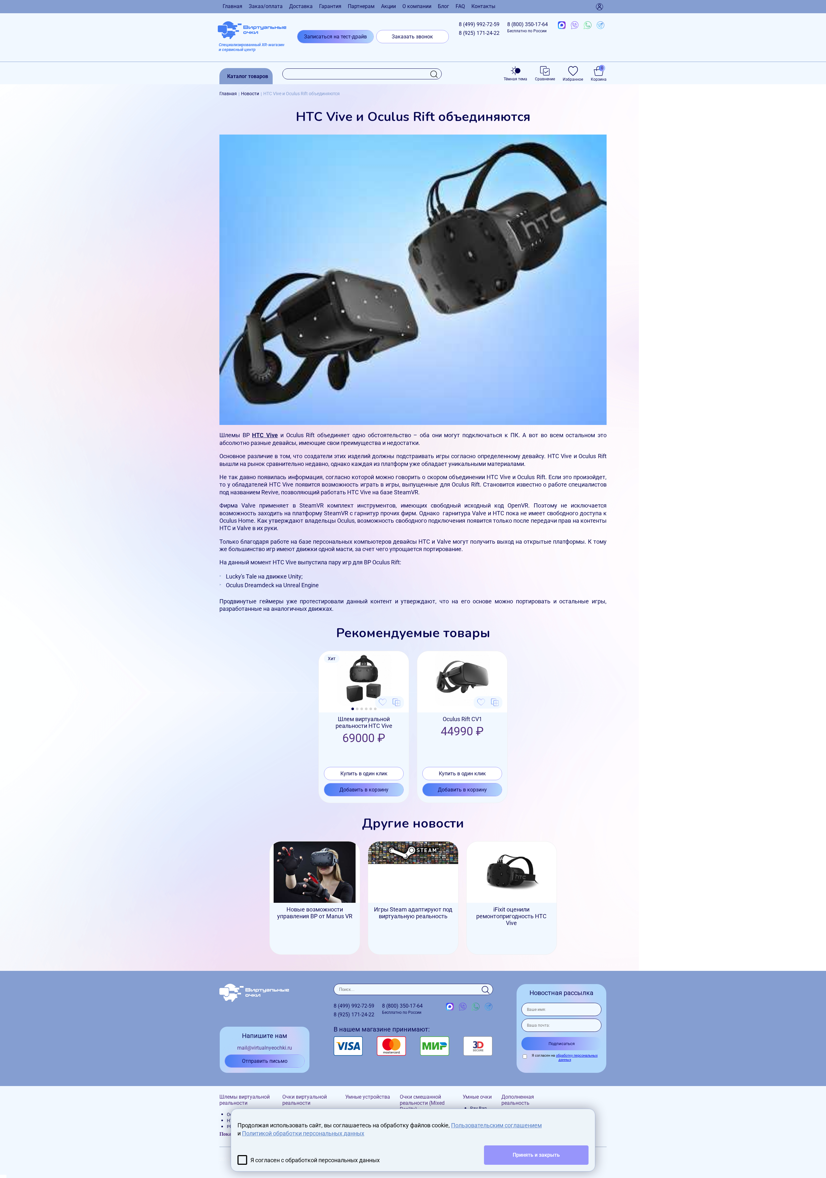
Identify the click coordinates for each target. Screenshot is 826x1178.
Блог (443, 6)
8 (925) (479, 33)
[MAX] (562, 25)
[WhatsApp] (587, 25)
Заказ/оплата (266, 6)
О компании (416, 6)
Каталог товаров (247, 76)
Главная (232, 6)
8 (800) (527, 27)
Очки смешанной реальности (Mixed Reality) (422, 1103)
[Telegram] (600, 25)
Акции (388, 6)
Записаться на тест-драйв (335, 37)
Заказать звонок (412, 37)
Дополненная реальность (517, 1100)
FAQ (460, 6)
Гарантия (330, 6)
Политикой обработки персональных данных (303, 1133)
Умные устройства (367, 1097)
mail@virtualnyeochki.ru (264, 1048)
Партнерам (361, 6)
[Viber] (575, 25)
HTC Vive (265, 435)
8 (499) (479, 24)
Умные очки (477, 1097)
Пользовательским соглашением (496, 1125)
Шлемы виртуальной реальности (244, 1100)
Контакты (483, 6)
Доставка (301, 6)
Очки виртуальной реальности (304, 1100)
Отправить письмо (264, 1061)
